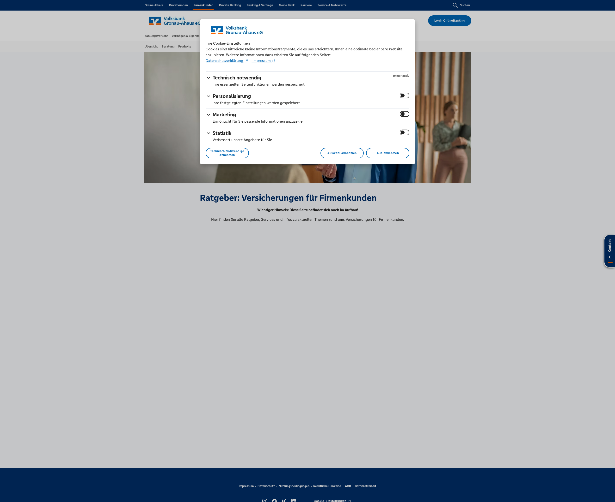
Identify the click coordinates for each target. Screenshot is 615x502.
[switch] (404, 95)
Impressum (262, 60)
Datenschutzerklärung (225, 60)
